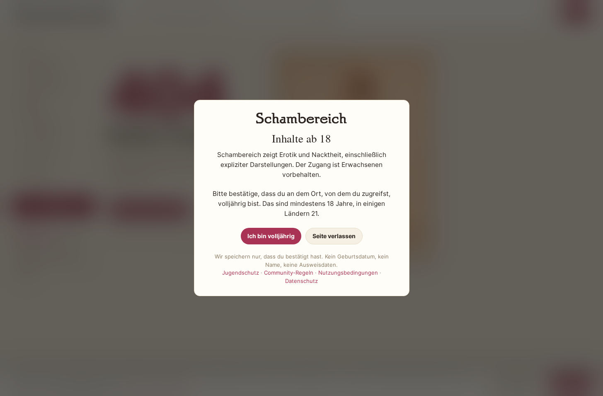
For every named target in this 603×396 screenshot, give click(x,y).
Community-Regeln (288, 272)
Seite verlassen (334, 235)
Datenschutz (301, 281)
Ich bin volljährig (271, 235)
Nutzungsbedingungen (348, 272)
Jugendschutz (240, 272)
